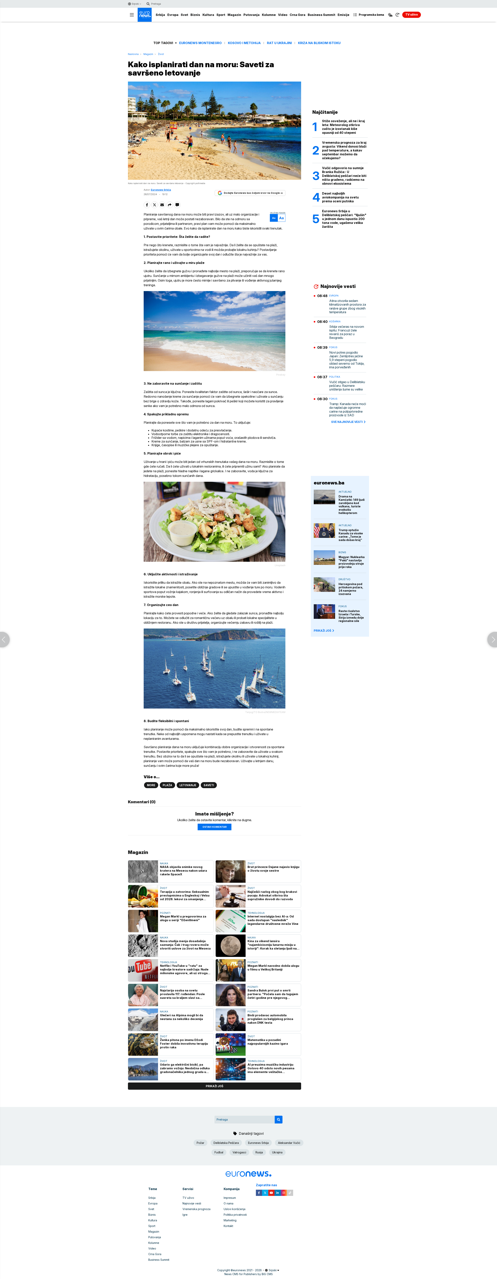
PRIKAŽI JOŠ (322, 630)
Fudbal (219, 1152)
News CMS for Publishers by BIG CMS (248, 1274)
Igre (185, 1214)
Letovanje (188, 785)
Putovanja (251, 15)
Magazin (234, 15)
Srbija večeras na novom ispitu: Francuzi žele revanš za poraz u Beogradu (346, 332)
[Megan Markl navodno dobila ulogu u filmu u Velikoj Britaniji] (231, 970)
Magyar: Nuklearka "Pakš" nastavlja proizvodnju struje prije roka (352, 562)
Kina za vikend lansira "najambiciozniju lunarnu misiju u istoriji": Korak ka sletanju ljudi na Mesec (272, 944)
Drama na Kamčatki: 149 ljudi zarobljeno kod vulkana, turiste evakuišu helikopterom (352, 505)
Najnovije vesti (191, 1203)
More (151, 785)
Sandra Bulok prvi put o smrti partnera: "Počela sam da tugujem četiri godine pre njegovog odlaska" (273, 994)
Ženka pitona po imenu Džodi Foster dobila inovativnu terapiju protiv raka (184, 1043)
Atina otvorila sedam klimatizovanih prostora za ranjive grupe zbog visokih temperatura (347, 306)
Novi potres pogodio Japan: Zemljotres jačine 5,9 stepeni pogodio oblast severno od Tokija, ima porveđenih (346, 360)
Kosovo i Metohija (244, 43)
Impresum (230, 1197)
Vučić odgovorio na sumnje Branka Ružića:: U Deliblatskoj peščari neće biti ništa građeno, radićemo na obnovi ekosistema (344, 175)
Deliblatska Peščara (226, 1142)
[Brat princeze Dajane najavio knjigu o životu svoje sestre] (231, 871)
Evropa (172, 15)
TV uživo (188, 1197)
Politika (334, 376)
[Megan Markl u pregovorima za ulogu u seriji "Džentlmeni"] (143, 921)
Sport (220, 15)
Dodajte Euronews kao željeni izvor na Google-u (253, 192)
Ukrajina (277, 1152)
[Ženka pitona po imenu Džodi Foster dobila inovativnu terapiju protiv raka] (143, 1044)
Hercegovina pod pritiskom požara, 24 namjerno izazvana (351, 589)
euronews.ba (329, 483)
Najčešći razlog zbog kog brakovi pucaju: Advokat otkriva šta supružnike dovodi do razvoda (272, 895)
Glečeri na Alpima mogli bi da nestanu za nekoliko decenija (181, 1017)
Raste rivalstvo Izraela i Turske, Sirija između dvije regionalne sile (351, 616)
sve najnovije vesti (347, 421)
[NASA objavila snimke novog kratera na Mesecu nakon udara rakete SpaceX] (143, 871)
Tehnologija (256, 912)
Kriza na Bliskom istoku (319, 43)
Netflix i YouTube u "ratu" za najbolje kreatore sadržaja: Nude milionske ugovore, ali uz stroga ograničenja (184, 969)
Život (161, 54)
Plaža (167, 785)
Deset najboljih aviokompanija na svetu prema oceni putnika (340, 197)
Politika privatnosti (235, 1214)
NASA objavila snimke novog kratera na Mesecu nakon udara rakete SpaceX (183, 870)
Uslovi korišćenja (234, 1209)
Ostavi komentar (214, 826)
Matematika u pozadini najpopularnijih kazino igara (268, 1041)
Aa (273, 217)
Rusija (259, 1152)
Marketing (230, 1220)
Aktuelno (345, 491)
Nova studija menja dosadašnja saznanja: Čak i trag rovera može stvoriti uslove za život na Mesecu (185, 944)
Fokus (333, 347)
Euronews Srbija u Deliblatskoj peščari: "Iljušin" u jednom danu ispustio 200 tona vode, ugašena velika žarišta (344, 219)
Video (282, 15)
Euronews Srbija (258, 1142)
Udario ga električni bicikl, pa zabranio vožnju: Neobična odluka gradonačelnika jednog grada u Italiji (185, 1068)
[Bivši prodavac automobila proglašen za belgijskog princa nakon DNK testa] (231, 1020)
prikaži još (214, 1086)
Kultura (208, 15)
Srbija (160, 15)
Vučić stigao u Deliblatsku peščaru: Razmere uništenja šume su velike (347, 385)
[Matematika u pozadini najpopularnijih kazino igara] (231, 1044)
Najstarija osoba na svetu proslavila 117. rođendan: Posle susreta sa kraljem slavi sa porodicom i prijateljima (182, 994)
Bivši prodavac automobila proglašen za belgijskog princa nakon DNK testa (270, 1018)
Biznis (195, 15)
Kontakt (228, 1226)
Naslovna (133, 54)
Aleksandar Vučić (289, 1142)
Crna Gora (297, 15)
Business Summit (321, 15)
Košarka (335, 321)
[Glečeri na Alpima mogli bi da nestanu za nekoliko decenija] (143, 1020)
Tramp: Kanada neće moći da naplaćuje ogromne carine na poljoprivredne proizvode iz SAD (347, 409)
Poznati (165, 912)
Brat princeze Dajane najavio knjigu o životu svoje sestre (273, 868)
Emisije (343, 15)
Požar (200, 1142)
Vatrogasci (239, 1152)
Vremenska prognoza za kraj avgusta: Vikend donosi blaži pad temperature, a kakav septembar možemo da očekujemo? (344, 150)
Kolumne (269, 15)
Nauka (164, 863)
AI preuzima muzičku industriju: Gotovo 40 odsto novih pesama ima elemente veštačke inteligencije (271, 1068)
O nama (228, 1203)
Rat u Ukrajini (279, 43)
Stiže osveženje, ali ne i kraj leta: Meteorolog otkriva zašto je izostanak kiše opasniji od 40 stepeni (343, 127)
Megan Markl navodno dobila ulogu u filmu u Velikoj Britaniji (273, 967)
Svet (184, 15)
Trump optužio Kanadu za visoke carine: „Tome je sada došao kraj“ (351, 535)
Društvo (344, 579)
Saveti (209, 785)
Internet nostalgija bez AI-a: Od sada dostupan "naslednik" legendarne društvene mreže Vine (273, 920)
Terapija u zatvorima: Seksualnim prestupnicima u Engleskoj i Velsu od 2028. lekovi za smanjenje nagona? (184, 895)
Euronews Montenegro (200, 43)
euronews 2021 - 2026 (247, 1270)
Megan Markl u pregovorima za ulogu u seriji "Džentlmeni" (183, 918)
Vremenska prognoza (196, 1209)
